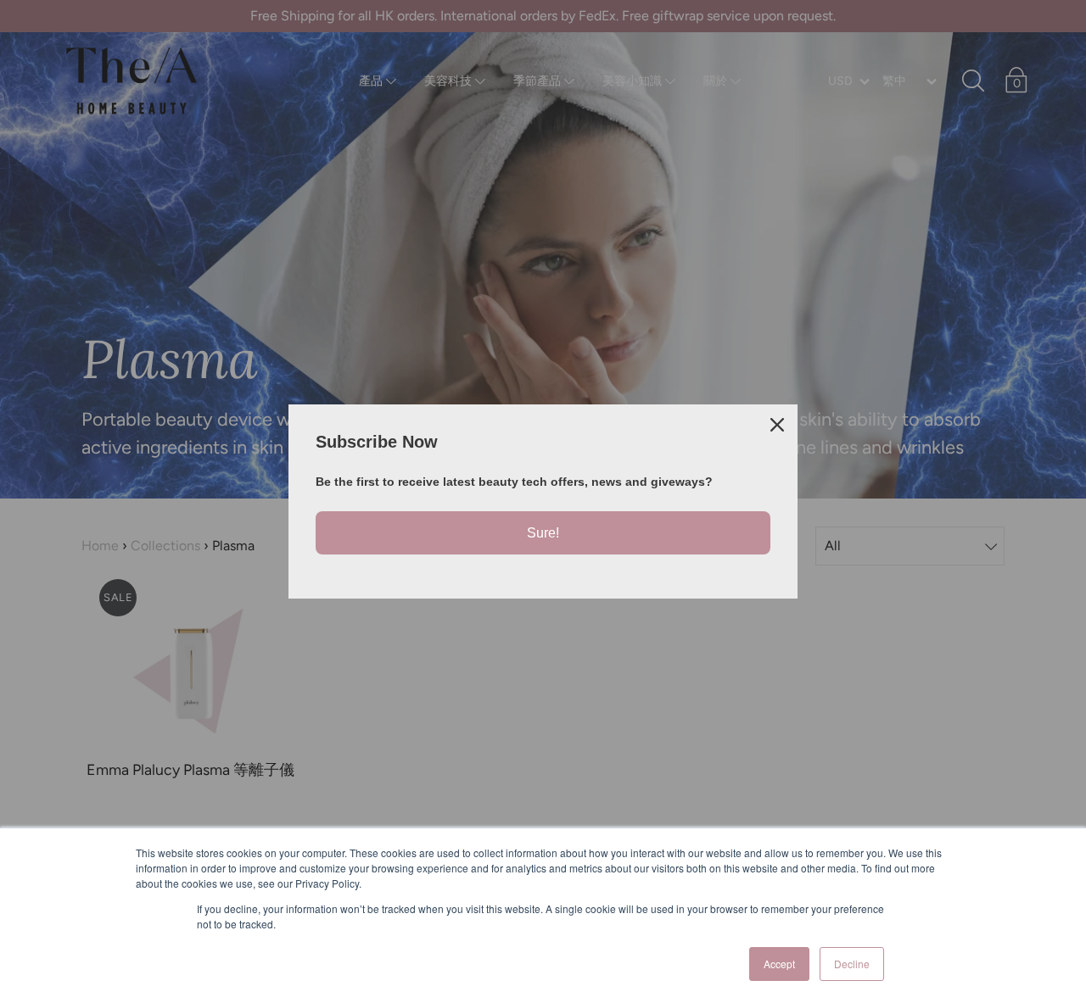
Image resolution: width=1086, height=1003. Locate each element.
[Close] (777, 424)
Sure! (543, 533)
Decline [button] (852, 963)
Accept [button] (779, 963)
